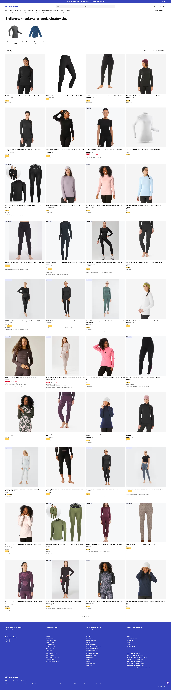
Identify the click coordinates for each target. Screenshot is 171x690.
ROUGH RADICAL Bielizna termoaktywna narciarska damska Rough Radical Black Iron (64, 602)
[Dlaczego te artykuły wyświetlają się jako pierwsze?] (145, 50)
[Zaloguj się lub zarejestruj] (160, 6)
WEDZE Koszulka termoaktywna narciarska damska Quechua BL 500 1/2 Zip (145, 602)
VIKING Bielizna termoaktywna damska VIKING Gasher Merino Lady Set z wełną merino (105, 321)
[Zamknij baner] (165, 2)
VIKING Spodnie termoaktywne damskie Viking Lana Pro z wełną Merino (145, 489)
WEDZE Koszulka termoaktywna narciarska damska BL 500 (142, 321)
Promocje (63, 10)
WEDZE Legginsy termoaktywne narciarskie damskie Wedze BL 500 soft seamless (65, 489)
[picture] (25, 74)
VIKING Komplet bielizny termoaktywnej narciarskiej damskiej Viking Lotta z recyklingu (23, 489)
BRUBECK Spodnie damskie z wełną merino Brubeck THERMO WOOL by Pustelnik (24, 263)
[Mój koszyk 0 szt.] (164, 6)
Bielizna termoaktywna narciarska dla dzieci (35, 42)
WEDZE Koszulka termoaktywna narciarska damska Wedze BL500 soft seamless (65, 150)
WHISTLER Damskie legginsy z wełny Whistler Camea (140, 544)
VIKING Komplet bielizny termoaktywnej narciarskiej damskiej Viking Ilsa (24, 321)
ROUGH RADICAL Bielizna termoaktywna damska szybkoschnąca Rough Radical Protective (65, 378)
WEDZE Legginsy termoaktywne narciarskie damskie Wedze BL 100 (64, 95)
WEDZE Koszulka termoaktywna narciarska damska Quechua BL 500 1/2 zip (105, 378)
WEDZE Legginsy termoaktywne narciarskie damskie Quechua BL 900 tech (64, 434)
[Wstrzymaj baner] (162, 2)
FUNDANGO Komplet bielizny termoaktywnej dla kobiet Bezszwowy (104, 544)
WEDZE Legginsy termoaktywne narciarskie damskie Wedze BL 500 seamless (144, 263)
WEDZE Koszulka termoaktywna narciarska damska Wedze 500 (143, 95)
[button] (97, 155)
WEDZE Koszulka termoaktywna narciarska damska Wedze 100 (22, 95)
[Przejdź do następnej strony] (90, 616)
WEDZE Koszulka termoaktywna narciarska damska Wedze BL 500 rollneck (104, 434)
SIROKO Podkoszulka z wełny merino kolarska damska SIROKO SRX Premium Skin (104, 150)
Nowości (69, 10)
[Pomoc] (157, 6)
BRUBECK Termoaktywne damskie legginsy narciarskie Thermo (143, 377)
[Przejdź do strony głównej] (11, 6)
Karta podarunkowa (160, 10)
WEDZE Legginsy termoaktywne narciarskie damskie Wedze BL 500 (104, 95)
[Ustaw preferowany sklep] (154, 6)
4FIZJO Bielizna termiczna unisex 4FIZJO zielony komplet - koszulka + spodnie (64, 545)
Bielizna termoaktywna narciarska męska (15, 42)
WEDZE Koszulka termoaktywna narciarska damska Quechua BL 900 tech (23, 602)
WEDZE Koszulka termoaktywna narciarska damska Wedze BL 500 (63, 205)
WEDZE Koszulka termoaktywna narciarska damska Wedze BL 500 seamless (23, 150)
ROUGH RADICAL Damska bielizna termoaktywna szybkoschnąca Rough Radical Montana (105, 263)
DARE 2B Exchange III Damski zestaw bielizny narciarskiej (20, 377)
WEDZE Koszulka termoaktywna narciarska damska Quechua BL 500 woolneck (144, 434)
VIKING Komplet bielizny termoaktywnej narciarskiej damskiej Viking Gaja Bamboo (65, 263)
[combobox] (159, 50)
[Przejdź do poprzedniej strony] (81, 616)
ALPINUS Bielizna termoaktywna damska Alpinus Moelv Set (61, 321)
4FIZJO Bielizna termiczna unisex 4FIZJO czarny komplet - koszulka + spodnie (23, 206)
